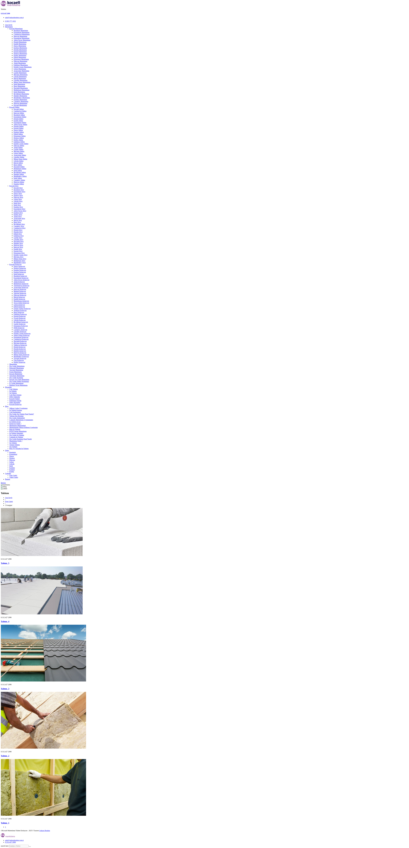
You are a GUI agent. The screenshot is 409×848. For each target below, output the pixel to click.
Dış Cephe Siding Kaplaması (19, 381)
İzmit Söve (17, 203)
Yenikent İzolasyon (20, 310)
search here (4, 846)
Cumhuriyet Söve (19, 228)
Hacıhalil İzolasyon (20, 341)
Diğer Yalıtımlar (14, 397)
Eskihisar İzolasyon (20, 314)
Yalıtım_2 (5, 756)
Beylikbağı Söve (19, 224)
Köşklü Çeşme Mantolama (23, 67)
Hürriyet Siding (19, 182)
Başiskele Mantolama (21, 30)
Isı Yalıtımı (13, 391)
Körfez (11, 471)
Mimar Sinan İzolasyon (21, 354)
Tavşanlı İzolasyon (20, 358)
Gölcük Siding (18, 161)
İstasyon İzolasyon (20, 289)
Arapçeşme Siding (20, 155)
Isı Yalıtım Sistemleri (16, 433)
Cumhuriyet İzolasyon (21, 339)
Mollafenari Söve (19, 261)
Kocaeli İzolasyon (15, 264)
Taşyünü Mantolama (16, 370)
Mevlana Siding (19, 151)
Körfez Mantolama (20, 55)
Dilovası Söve (18, 197)
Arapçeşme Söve (19, 218)
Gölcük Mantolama (20, 76)
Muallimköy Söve (20, 262)
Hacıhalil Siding (19, 167)
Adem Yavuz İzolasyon (21, 280)
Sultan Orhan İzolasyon (22, 335)
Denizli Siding (18, 119)
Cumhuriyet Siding (20, 111)
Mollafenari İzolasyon (21, 284)
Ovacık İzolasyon (19, 318)
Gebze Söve (18, 199)
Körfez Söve (18, 215)
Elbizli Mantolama (20, 57)
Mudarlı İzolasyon (20, 291)
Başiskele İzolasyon (20, 276)
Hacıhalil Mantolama (21, 88)
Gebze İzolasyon (19, 305)
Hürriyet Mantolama (20, 103)
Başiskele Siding (19, 115)
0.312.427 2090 (5, 13)
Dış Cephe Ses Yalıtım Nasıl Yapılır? (21, 414)
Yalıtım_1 (5, 823)
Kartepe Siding (19, 132)
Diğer (7, 450)
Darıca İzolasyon (19, 266)
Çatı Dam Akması (15, 395)
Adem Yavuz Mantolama (22, 40)
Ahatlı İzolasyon (19, 282)
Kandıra (12, 468)
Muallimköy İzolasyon (21, 356)
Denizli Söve (18, 230)
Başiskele (12, 452)
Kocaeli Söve (13, 186)
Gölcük (11, 464)
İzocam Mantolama (15, 374)
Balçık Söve (18, 220)
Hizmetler (8, 387)
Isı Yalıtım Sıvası (15, 422)
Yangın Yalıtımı (14, 445)
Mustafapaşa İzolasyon (21, 301)
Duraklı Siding (19, 126)
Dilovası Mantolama (20, 61)
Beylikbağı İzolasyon (21, 322)
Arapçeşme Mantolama (21, 71)
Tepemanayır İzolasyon (21, 285)
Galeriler (8, 473)
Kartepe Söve (18, 213)
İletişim (7, 479)
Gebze (11, 462)
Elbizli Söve (18, 234)
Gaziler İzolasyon (19, 324)
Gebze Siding (18, 153)
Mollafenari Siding (20, 168)
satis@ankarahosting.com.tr (14, 17)
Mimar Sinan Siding (20, 159)
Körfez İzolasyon (19, 362)
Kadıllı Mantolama (20, 44)
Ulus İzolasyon (19, 360)
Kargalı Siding (18, 128)
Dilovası (12, 460)
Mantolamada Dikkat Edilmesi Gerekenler (23, 427)
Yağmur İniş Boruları (16, 416)
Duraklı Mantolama (20, 50)
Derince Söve (18, 195)
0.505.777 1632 (10, 21)
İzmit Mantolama (19, 84)
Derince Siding (19, 138)
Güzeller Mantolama (20, 80)
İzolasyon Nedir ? (15, 424)
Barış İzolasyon (19, 312)
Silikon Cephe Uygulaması (18, 408)
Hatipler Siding (19, 174)
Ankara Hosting (44, 830)
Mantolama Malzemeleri (17, 425)
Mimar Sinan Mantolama (22, 82)
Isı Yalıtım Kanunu (15, 410)
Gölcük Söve (18, 201)
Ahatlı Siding (18, 147)
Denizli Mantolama (20, 42)
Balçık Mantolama (20, 78)
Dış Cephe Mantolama (16, 366)
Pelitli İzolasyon (19, 328)
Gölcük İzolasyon (20, 320)
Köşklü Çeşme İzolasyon (22, 333)
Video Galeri (13, 477)
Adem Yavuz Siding (20, 124)
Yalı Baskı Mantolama (16, 376)
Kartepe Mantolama (20, 48)
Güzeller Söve (18, 239)
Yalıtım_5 (5, 563)
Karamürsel (13, 454)
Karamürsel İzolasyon (21, 278)
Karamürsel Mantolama (21, 32)
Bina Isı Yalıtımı (14, 429)
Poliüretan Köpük (15, 401)
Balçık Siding (18, 163)
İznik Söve (17, 205)
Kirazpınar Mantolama (21, 59)
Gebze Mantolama (20, 69)
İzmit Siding (18, 170)
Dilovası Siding (19, 145)
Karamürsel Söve (19, 192)
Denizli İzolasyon (19, 347)
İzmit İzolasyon (19, 274)
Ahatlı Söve (18, 216)
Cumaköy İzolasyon (20, 330)
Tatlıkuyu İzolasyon (20, 345)
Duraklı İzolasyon (20, 349)
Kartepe (12, 470)
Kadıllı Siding (18, 121)
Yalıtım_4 (5, 621)
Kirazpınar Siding (20, 136)
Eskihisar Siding (19, 142)
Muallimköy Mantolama (22, 98)
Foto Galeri (13, 475)
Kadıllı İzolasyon (19, 299)
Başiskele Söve (19, 190)
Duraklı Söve (18, 232)
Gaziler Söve (18, 238)
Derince (12, 458)
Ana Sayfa (8, 25)
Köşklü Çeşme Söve (20, 255)
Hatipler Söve (18, 243)
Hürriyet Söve (18, 245)
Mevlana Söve (18, 257)
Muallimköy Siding (20, 176)
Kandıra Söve (18, 207)
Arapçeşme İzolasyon (21, 287)
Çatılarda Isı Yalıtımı (16, 437)
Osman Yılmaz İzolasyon (22, 308)
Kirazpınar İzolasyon (21, 326)
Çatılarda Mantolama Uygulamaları (21, 420)
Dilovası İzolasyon (20, 295)
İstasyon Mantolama (20, 36)
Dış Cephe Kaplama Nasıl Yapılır (20, 439)
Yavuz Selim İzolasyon (21, 303)
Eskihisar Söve (19, 236)
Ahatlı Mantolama (20, 63)
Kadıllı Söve (18, 249)
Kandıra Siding (19, 184)
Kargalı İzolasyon (20, 316)
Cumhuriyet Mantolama (22, 34)
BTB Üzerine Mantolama (18, 431)
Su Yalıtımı (13, 393)
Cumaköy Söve (19, 226)
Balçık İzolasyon (19, 297)
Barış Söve (17, 222)
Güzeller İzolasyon (20, 331)
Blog (6, 406)
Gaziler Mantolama (20, 73)
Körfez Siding (18, 140)
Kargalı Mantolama (20, 52)
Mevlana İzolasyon (20, 343)
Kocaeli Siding (14, 107)
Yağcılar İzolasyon (20, 293)
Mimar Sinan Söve (20, 259)
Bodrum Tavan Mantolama (18, 385)
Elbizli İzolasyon (19, 307)
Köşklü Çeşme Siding (21, 144)
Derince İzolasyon (20, 268)
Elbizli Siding (18, 134)
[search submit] (30, 846)
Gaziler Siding (18, 149)
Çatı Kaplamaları (15, 412)
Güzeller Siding (19, 157)
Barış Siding (18, 165)
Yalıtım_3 (5, 689)
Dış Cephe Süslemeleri (17, 418)
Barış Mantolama (19, 86)
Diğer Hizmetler (14, 402)
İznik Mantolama (19, 92)
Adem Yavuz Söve (20, 211)
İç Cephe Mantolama (16, 383)
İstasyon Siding (19, 113)
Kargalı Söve (18, 251)
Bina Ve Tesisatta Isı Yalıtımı (19, 448)
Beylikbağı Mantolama (21, 94)
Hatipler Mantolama (20, 96)
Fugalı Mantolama (15, 372)
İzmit (11, 466)
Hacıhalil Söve (19, 241)
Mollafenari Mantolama (21, 90)
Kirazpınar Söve (19, 253)
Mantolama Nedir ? (15, 441)
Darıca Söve (18, 193)
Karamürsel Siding (20, 117)
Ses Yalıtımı (13, 447)
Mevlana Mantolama (20, 75)
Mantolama (9, 27)
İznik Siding (18, 178)
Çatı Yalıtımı (13, 389)
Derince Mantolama (20, 53)
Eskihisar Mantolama (21, 65)
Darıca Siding (18, 130)
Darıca (11, 456)
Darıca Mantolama (20, 46)
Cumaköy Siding (19, 180)
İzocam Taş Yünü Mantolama (19, 379)
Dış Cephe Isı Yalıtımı (16, 435)
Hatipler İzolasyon (20, 351)
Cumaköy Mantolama (21, 101)
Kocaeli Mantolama (16, 29)
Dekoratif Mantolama (16, 368)
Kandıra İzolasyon (20, 270)
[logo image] (8, 837)
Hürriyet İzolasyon (20, 353)
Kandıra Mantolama (20, 99)
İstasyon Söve (18, 247)
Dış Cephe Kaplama (16, 378)
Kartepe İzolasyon (20, 272)
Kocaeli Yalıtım (14, 399)
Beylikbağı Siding (20, 172)
